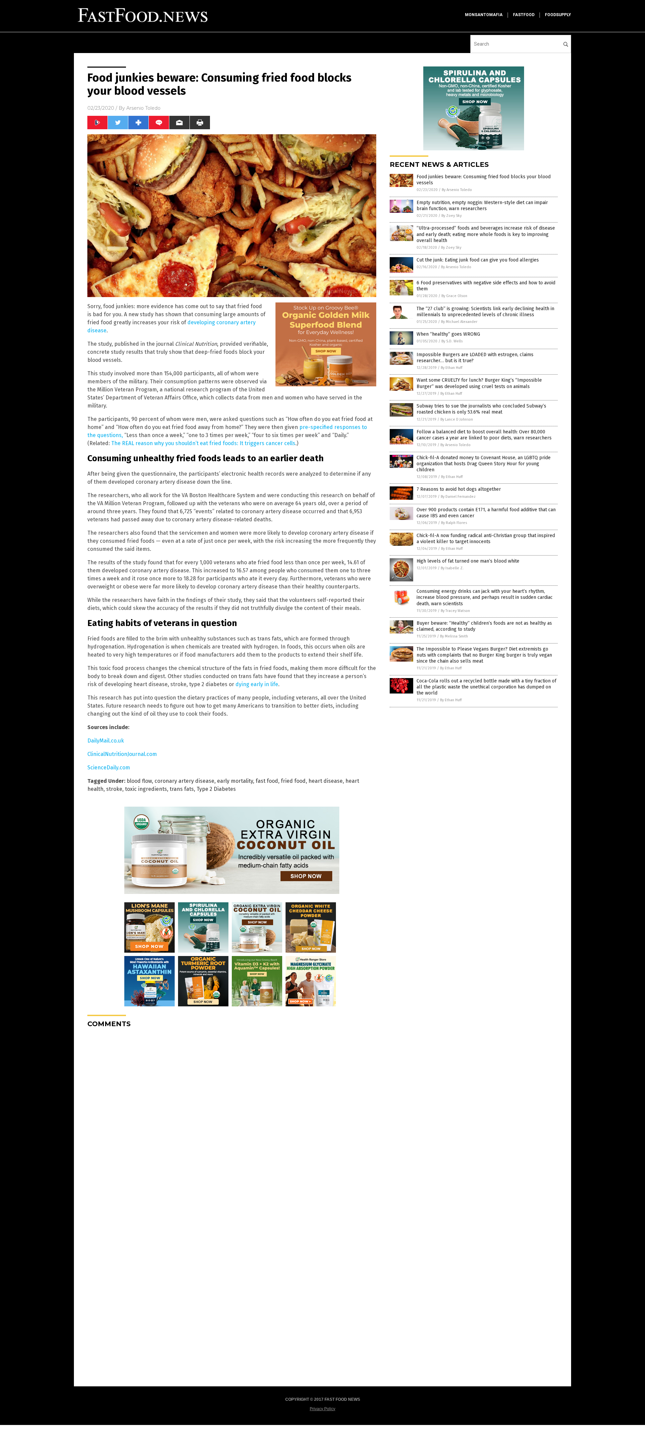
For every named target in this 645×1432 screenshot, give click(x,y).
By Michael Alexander (459, 322)
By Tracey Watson (455, 611)
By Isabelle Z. (452, 568)
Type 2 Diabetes (216, 789)
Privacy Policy (322, 1408)
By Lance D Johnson (456, 419)
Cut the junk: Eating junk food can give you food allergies (478, 260)
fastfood (523, 14)
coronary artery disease (184, 781)
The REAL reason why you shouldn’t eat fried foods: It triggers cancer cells (203, 443)
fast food (267, 781)
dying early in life (256, 684)
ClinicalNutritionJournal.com (122, 754)
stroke (114, 789)
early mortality (235, 781)
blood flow (139, 781)
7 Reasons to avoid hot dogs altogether (459, 489)
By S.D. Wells (452, 341)
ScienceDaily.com (108, 767)
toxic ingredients (146, 789)
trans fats (182, 789)
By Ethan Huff (451, 368)
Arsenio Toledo (143, 108)
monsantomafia (484, 14)
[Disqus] (231, 1117)
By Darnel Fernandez (458, 496)
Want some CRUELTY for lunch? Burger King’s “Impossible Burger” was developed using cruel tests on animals (479, 383)
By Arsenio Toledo (457, 190)
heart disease (325, 781)
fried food (293, 781)
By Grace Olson (454, 296)
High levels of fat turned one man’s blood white (468, 561)
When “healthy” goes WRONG (448, 334)
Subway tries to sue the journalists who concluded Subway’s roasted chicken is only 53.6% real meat (481, 409)
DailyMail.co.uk (105, 740)
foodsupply (558, 14)
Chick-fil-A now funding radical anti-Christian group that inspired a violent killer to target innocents (486, 538)
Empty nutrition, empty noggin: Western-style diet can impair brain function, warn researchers (482, 205)
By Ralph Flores (454, 523)
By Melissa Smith (454, 636)
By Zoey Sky (451, 215)
